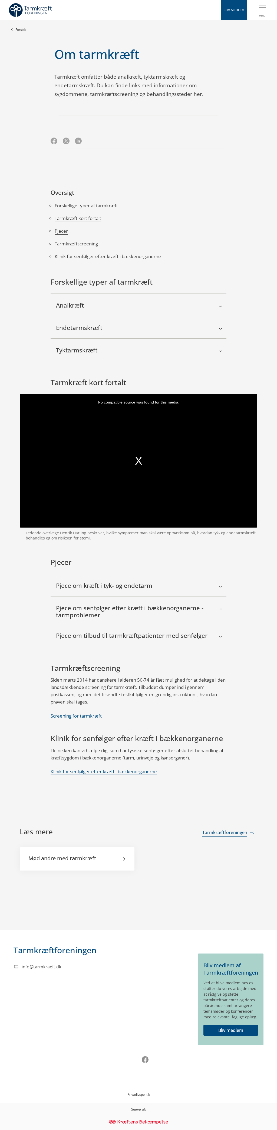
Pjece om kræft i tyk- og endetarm (104, 585)
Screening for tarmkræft (76, 716)
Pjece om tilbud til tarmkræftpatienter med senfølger (131, 635)
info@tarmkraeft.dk (41, 967)
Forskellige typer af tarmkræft (86, 205)
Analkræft (70, 305)
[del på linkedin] (78, 141)
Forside (21, 29)
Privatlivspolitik (138, 1094)
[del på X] (66, 141)
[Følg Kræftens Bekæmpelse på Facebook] (145, 1060)
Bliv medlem (230, 1030)
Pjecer (61, 231)
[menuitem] (262, 10)
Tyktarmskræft (76, 350)
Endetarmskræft (79, 328)
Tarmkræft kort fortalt (78, 218)
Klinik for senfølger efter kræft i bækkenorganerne (108, 256)
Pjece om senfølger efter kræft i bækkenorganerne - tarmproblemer (129, 611)
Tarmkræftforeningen (55, 950)
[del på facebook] (54, 141)
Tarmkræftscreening (76, 244)
